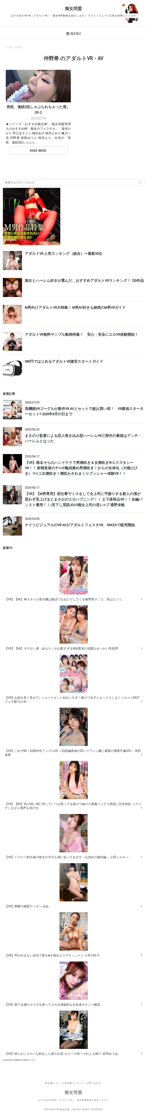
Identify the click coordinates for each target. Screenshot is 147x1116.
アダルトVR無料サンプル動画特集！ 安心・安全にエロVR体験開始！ (81, 334)
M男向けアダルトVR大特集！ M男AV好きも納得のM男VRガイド (75, 307)
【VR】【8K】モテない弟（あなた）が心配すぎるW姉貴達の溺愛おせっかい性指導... (62, 648)
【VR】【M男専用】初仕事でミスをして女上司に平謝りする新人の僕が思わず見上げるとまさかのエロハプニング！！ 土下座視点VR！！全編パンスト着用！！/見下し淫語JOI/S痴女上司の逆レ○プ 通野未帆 (83, 499)
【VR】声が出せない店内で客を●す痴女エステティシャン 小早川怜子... (53, 955)
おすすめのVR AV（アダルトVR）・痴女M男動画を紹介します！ (73, 1100)
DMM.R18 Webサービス (25, 1060)
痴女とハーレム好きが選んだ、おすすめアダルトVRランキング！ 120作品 (84, 280)
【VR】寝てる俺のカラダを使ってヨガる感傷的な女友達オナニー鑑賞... (53, 1004)
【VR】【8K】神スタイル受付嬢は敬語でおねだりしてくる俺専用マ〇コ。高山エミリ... (64, 599)
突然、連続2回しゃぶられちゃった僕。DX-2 (38, 110)
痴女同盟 (73, 8)
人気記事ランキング (73, 1083)
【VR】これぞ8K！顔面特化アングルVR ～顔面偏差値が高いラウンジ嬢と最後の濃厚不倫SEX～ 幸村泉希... (73, 753)
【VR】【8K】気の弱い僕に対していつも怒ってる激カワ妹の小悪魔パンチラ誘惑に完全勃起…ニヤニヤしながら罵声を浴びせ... (73, 806)
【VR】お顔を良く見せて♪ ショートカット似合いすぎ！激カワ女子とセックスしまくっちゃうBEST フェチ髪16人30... (72, 699)
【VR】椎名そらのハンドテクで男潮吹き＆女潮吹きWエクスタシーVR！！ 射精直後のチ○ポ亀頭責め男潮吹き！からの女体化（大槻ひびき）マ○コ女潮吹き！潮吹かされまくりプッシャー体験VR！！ (81, 468)
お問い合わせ (93, 1083)
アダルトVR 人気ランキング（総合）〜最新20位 (63, 253)
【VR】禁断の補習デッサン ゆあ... (28, 906)
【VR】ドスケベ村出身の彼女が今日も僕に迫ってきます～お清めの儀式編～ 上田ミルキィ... (67, 857)
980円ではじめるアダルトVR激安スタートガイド (64, 361)
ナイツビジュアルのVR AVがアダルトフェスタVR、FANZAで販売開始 (80, 525)
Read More (38, 150)
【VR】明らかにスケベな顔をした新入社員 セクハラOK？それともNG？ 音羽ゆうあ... (62, 1054)
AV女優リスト (52, 1083)
